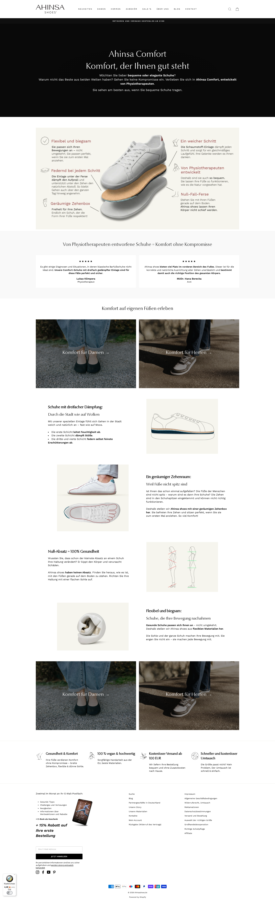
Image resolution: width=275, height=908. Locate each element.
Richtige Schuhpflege (194, 829)
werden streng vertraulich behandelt (54, 866)
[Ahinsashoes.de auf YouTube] (48, 872)
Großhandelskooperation (196, 824)
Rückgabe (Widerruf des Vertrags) (145, 824)
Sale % (147, 9)
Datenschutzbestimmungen (197, 811)
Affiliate (188, 833)
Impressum (189, 794)
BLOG (177, 9)
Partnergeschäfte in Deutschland (144, 803)
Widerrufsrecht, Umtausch (197, 803)
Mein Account (135, 820)
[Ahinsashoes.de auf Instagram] (37, 872)
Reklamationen (191, 807)
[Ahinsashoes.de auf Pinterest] (54, 872)
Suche (132, 794)
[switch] (9, 893)
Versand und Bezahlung (195, 816)
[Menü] (14, 875)
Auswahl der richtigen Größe (198, 820)
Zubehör (131, 9)
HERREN (116, 9)
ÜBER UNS (163, 9)
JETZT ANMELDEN (59, 856)
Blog (131, 798)
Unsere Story (135, 807)
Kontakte (133, 816)
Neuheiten (85, 9)
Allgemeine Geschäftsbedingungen (200, 798)
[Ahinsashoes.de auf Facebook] (43, 872)
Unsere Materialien (138, 811)
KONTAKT (191, 9)
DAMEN (101, 9)
